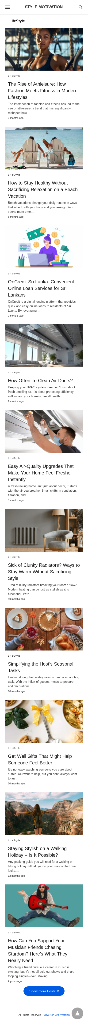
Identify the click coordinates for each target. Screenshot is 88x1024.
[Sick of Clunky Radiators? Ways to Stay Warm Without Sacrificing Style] (44, 530)
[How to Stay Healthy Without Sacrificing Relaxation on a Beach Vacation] (44, 148)
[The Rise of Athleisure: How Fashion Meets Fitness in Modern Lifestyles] (44, 49)
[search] (80, 7)
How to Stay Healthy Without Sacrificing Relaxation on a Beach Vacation (43, 189)
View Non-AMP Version (56, 1014)
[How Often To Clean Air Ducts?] (44, 345)
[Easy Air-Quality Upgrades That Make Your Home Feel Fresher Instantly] (44, 431)
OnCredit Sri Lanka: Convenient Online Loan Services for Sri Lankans (41, 288)
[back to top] (77, 1013)
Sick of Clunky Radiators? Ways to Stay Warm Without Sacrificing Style (44, 571)
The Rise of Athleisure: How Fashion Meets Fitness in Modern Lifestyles (42, 90)
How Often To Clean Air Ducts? (40, 380)
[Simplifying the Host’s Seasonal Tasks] (44, 629)
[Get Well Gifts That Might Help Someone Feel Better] (44, 721)
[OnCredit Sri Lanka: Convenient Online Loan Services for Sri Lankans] (44, 246)
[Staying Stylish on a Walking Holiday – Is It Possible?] (44, 813)
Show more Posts (42, 991)
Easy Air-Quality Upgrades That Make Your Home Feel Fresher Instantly (41, 473)
